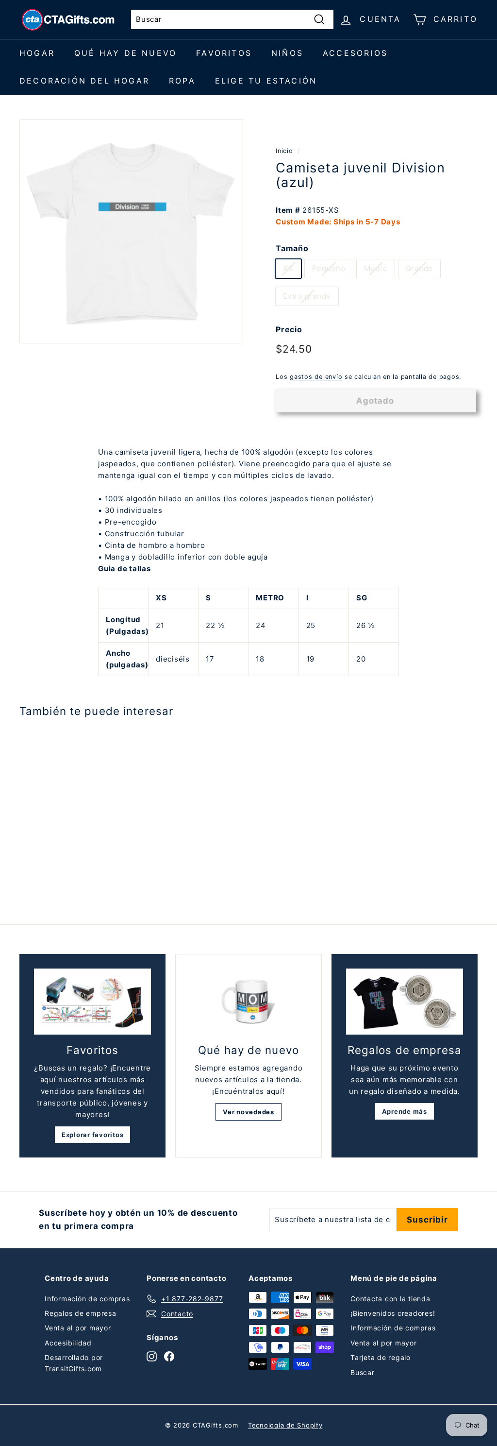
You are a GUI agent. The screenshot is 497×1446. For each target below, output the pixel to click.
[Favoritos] (92, 1002)
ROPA (182, 80)
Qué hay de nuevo (125, 53)
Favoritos (224, 53)
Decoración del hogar (84, 80)
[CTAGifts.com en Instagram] (152, 1356)
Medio (375, 268)
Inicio (284, 150)
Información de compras (87, 1298)
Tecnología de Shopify (285, 1425)
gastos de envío (316, 376)
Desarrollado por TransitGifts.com (74, 1362)
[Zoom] (131, 231)
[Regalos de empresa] (404, 1002)
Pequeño (329, 268)
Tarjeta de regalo (380, 1357)
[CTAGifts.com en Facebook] (169, 1356)
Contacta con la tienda (390, 1298)
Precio (289, 329)
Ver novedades (248, 1112)
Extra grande (307, 296)
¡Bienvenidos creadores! (392, 1313)
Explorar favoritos (93, 1135)
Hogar (37, 53)
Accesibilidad (68, 1343)
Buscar (362, 1372)
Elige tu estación (266, 80)
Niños (287, 53)
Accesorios (355, 53)
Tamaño (292, 248)
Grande (419, 268)
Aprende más (404, 1111)
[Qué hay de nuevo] (248, 1002)
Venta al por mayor (78, 1328)
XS (288, 268)
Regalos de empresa (80, 1313)
